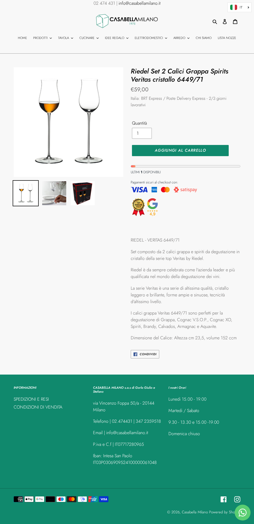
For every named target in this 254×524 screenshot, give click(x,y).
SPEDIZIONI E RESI (31, 399)
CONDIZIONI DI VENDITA (38, 407)
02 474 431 (104, 3)
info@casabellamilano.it (139, 3)
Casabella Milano (195, 512)
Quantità (139, 123)
